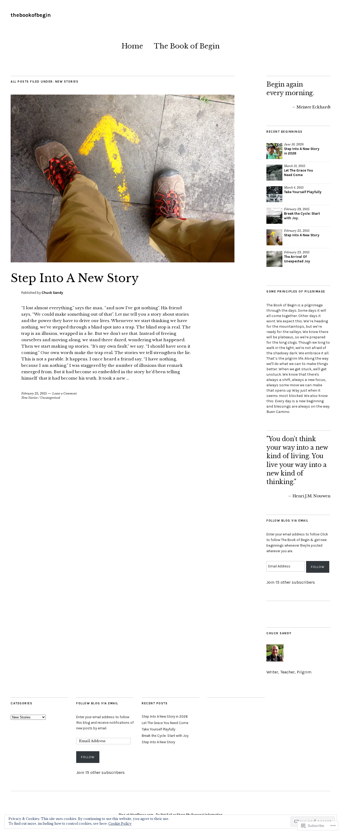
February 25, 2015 (34, 393)
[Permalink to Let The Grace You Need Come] (274, 173)
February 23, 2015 (297, 252)
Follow (317, 567)
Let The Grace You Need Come (298, 172)
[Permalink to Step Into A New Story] (122, 260)
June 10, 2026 (294, 144)
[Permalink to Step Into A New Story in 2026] (274, 151)
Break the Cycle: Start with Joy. (165, 736)
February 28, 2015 (297, 209)
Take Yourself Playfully (303, 192)
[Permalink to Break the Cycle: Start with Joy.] (274, 216)
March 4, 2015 (294, 187)
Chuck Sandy (52, 293)
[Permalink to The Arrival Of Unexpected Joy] (274, 259)
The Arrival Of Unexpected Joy (297, 259)
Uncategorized (50, 398)
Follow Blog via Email (287, 520)
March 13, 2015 (294, 166)
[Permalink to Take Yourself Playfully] (274, 194)
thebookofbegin (31, 15)
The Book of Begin (187, 46)
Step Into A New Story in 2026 (165, 716)
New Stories (29, 398)
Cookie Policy (120, 824)
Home (132, 46)
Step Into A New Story (75, 278)
